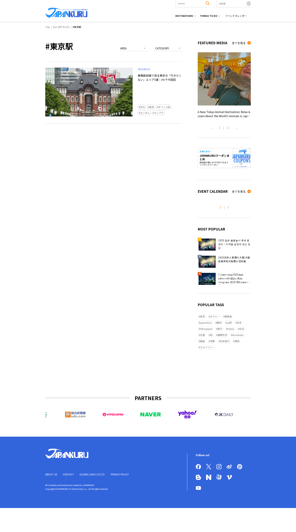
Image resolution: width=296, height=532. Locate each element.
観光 (219, 322)
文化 (142, 107)
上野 (229, 322)
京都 (212, 341)
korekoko (237, 335)
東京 (151, 107)
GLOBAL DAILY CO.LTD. (92, 474)
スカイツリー (207, 347)
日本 (239, 322)
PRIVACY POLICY (119, 474)
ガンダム (145, 113)
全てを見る (239, 43)
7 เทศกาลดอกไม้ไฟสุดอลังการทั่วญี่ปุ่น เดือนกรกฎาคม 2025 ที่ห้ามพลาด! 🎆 (234, 279)
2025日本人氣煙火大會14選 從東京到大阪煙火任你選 (234, 259)
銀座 (202, 341)
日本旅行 (225, 341)
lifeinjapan (206, 328)
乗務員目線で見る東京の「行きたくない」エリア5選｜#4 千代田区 (160, 77)
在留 (202, 335)
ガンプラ (159, 113)
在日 (241, 328)
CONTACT (68, 474)
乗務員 (228, 316)
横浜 (237, 341)
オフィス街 (164, 107)
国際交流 (222, 335)
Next (237, 127)
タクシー (215, 316)
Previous (211, 127)
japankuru (206, 322)
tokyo (230, 328)
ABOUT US (51, 474)
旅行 (220, 328)
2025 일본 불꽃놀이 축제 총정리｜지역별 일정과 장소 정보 (234, 244)
